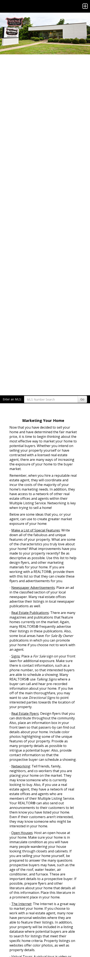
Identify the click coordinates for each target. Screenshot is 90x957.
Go (82, 399)
